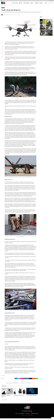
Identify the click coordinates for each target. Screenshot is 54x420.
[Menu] (1, 0)
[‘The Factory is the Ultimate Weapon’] (19, 391)
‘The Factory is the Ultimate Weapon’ (19, 395)
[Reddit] (2, 52)
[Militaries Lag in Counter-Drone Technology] (7, 391)
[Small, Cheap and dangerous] (19, 28)
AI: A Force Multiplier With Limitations (31, 395)
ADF (4, 14)
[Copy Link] (2, 56)
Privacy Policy (27, 418)
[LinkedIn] (2, 46)
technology (3, 375)
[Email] (2, 50)
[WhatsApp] (2, 54)
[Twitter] (2, 44)
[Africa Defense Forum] (3, 2)
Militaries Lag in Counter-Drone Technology (5, 396)
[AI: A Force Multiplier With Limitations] (32, 391)
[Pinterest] (2, 48)
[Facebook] (2, 42)
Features (3, 7)
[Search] (52, 3)
